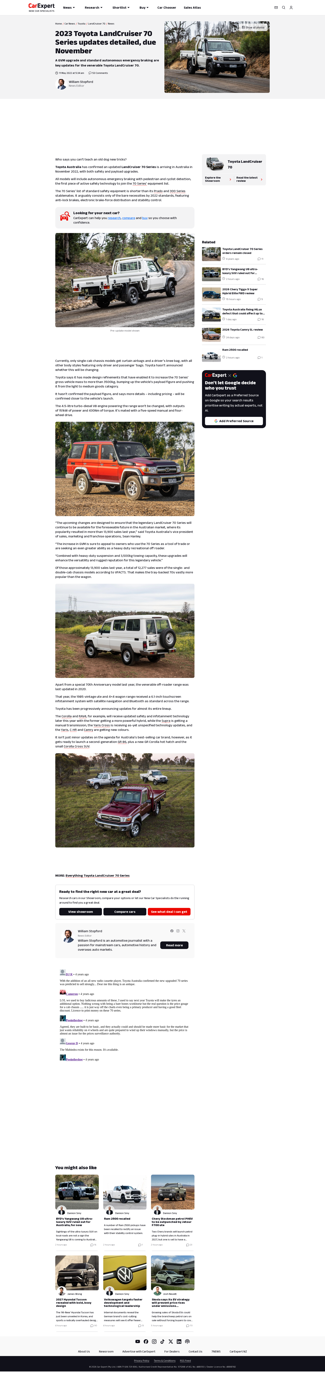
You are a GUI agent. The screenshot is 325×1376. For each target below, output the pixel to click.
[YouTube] (137, 1341)
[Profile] (291, 7)
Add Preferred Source (236, 421)
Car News (70, 23)
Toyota (81, 23)
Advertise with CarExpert (138, 1351)
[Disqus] (124, 1015)
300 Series (177, 191)
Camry (88, 730)
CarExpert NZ (238, 1351)
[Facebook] (146, 1341)
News (67, 7)
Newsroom (106, 1351)
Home (58, 23)
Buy (142, 7)
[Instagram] (154, 1341)
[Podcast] (187, 1341)
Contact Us (195, 1351)
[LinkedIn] (179, 1341)
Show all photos (255, 27)
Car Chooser (166, 7)
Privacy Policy (141, 1360)
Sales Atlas (192, 7)
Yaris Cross (101, 725)
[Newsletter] (276, 7)
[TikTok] (162, 1341)
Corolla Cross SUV (76, 746)
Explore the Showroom (213, 179)
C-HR (73, 730)
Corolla (67, 716)
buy (145, 218)
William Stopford (81, 82)
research (114, 218)
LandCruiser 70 (96, 23)
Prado (158, 191)
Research (92, 7)
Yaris (64, 730)
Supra (166, 721)
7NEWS (216, 1351)
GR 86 (122, 742)
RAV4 (82, 716)
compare (128, 218)
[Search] (283, 7)
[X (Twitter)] (171, 1341)
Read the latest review (246, 179)
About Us (84, 1351)
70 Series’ (140, 183)
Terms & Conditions (164, 1360)
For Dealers (172, 1351)
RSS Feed (185, 1360)
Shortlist (119, 7)
